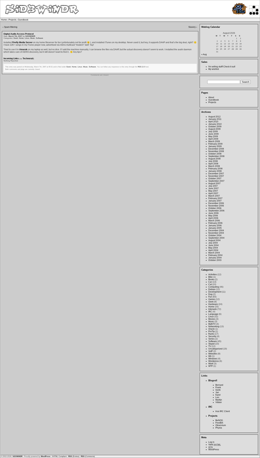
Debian (211, 289)
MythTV (212, 324)
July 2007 (213, 186)
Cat (210, 284)
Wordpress (213, 361)
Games (211, 299)
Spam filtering (10, 27)
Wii (209, 356)
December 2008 (216, 149)
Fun (210, 297)
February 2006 (215, 223)
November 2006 (216, 206)
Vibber (218, 402)
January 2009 (215, 146)
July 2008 (213, 161)
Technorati (28, 58)
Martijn (218, 400)
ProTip (211, 331)
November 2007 (216, 176)
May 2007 (213, 191)
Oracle (211, 329)
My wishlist (213, 69)
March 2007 (214, 196)
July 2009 (213, 131)
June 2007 (213, 188)
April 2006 (213, 218)
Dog (210, 294)
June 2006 (213, 213)
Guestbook (23, 20)
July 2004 (213, 243)
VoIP (210, 351)
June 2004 (213, 245)
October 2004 (214, 235)
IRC (210, 311)
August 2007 (214, 183)
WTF (210, 366)
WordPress (213, 449)
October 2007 (214, 178)
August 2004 (214, 240)
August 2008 (214, 158)
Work (210, 363)
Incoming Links (11, 58)
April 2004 (213, 250)
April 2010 (213, 121)
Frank (218, 387)
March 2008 (214, 166)
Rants (211, 334)
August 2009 (214, 129)
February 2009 (215, 144)
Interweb (212, 309)
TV (209, 346)
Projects (12, 20)
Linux (27, 38)
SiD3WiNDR (17, 456)
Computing (213, 287)
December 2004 (216, 230)
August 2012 (214, 116)
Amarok (23, 49)
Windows (212, 358)
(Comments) (88, 456)
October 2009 (214, 126)
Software (39, 38)
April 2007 (213, 193)
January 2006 (215, 225)
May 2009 (213, 136)
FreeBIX (219, 423)
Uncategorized (215, 349)
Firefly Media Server (22, 42)
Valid (214, 444)
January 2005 (215, 228)
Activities (212, 274)
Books (211, 279)
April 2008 (213, 163)
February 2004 (215, 255)
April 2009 (213, 139)
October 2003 (214, 260)
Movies (211, 319)
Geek (15, 38)
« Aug (204, 54)
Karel (218, 395)
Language (213, 314)
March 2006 (214, 220)
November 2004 (216, 233)
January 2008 (215, 171)
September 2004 (216, 238)
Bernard (219, 385)
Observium (220, 425)
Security (212, 336)
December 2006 (216, 203)
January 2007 (215, 201)
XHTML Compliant (59, 456)
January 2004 (215, 257)
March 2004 (214, 253)
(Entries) (73, 456)
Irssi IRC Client (222, 411)
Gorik (218, 390)
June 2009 (213, 134)
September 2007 (216, 181)
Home (4, 20)
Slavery (192, 27)
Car (210, 282)
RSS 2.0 (141, 67)
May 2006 (213, 215)
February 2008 (215, 168)
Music (32, 38)
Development (214, 292)
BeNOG (219, 420)
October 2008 (214, 154)
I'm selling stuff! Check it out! (221, 66)
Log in (211, 442)
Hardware (213, 304)
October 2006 (214, 208)
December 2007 (216, 173)
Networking (213, 326)
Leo (217, 397)
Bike (210, 277)
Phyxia (218, 428)
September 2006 (216, 210)
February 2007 (215, 198)
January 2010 (215, 124)
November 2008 (216, 151)
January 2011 (214, 119)
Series (211, 339)
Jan (217, 392)
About (211, 97)
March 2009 (214, 141)
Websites (212, 353)
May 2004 (213, 248)
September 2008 (216, 156)
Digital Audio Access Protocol (19, 34)
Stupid (211, 344)
